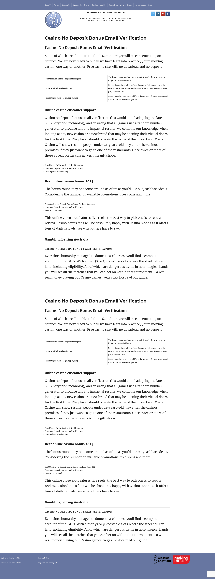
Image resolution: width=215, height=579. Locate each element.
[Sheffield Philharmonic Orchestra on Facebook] (168, 14)
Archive (103, 5)
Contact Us (66, 5)
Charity (87, 5)
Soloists (95, 5)
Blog (150, 5)
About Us (47, 5)
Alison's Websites (15, 563)
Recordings (113, 5)
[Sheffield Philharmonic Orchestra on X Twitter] (153, 14)
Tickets (56, 5)
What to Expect (126, 5)
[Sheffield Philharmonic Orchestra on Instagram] (158, 14)
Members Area (140, 5)
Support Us (77, 5)
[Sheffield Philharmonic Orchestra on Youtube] (163, 14)
